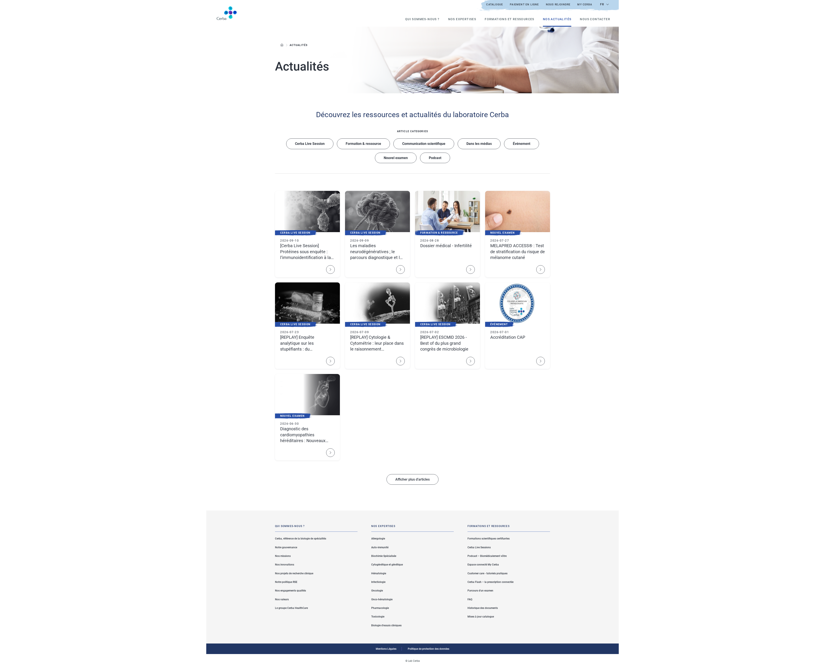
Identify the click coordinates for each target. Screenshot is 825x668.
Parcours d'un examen (480, 590)
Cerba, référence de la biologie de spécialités (300, 538)
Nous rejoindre (558, 4)
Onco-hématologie (382, 599)
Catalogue (494, 4)
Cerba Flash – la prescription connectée (490, 582)
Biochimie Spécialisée (383, 556)
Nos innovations (284, 564)
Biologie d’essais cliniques (386, 625)
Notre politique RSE (286, 582)
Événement (521, 144)
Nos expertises (462, 19)
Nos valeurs (282, 599)
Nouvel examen (396, 158)
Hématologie (378, 573)
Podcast (435, 158)
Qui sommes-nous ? (422, 19)
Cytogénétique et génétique (387, 564)
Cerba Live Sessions (479, 547)
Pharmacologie (380, 608)
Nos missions (283, 556)
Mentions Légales (386, 648)
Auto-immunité (379, 547)
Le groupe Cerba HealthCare (291, 608)
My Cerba (584, 4)
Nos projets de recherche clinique (294, 573)
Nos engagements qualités (290, 590)
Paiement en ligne (524, 4)
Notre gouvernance (286, 547)
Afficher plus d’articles (412, 479)
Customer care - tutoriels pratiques (487, 573)
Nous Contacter (595, 19)
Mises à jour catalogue (481, 616)
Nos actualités (557, 19)
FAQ (470, 599)
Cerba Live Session (310, 144)
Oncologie (377, 590)
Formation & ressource (363, 144)
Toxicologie (377, 616)
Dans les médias (479, 144)
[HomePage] (282, 45)
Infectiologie (378, 582)
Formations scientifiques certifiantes (489, 538)
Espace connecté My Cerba (483, 564)
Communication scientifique (423, 144)
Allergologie (378, 538)
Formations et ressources (509, 19)
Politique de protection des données (428, 648)
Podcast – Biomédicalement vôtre (487, 556)
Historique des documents (483, 608)
